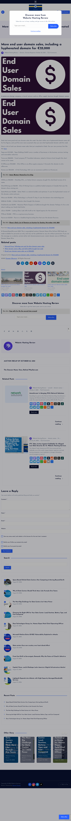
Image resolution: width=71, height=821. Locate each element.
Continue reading (35, 31)
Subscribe (53, 26)
